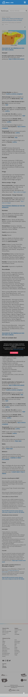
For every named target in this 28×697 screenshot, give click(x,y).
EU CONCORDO (14, 352)
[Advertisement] (14, 695)
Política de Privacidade (18, 349)
